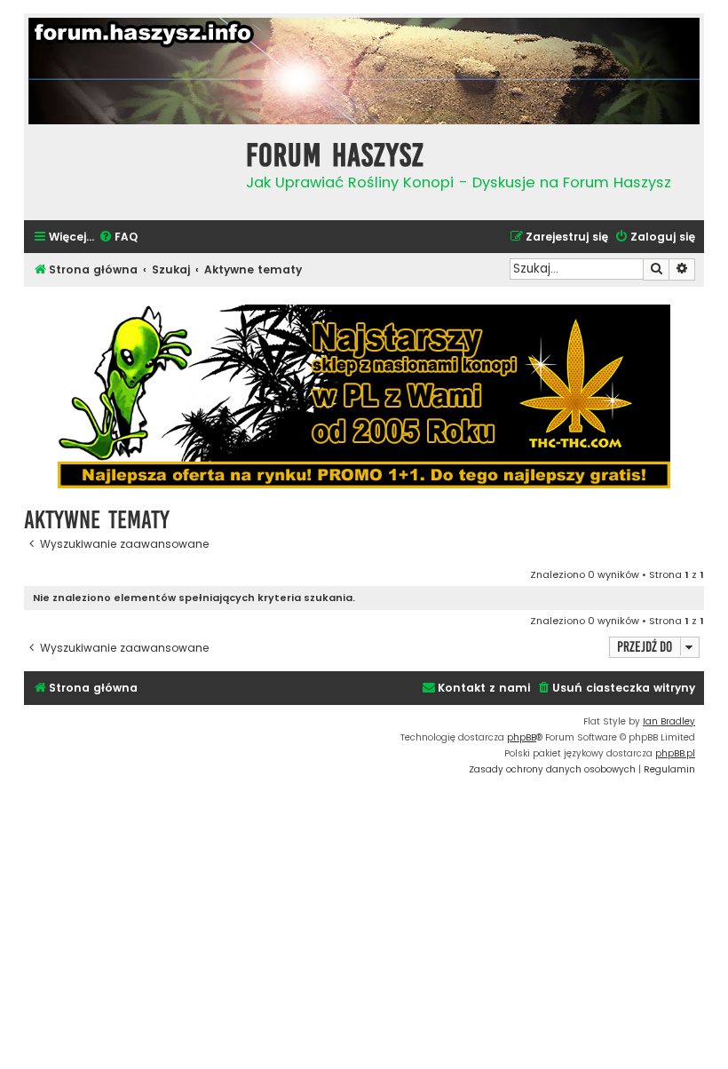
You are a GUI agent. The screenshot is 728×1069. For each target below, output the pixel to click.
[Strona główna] (130, 170)
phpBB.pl (675, 753)
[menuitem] (118, 237)
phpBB (521, 737)
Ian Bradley (669, 721)
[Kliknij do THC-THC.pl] (364, 396)
